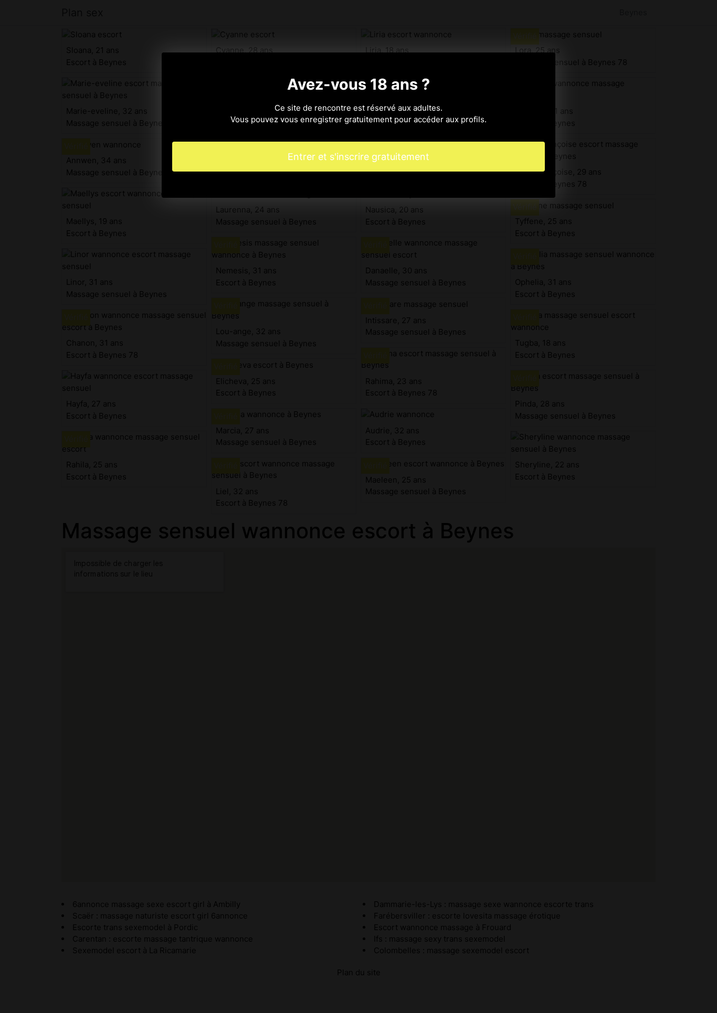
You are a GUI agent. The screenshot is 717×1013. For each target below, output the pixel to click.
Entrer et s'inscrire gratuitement (358, 156)
